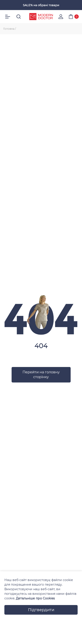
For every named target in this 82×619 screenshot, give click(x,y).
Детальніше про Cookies (35, 598)
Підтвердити (41, 609)
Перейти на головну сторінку (41, 374)
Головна (8, 28)
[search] (18, 16)
